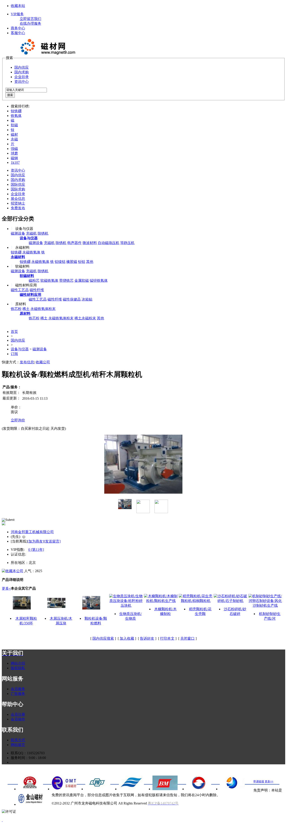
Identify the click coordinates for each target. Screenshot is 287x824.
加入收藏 (127, 638)
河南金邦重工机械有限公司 (32, 532)
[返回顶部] (2, 820)
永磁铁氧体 (31, 252)
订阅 (14, 354)
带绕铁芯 (66, 280)
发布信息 (27, 362)
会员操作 (18, 719)
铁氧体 (16, 116)
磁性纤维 (37, 290)
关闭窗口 (187, 638)
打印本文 (167, 638)
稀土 (26, 309)
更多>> (269, 781)
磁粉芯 (34, 280)
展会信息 (18, 199)
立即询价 (18, 420)
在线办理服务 (30, 23)
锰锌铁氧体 (99, 280)
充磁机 (31, 233)
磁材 (14, 134)
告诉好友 (147, 638)
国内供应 (21, 67)
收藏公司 (43, 362)
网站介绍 (18, 663)
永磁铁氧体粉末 (43, 309)
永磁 (14, 139)
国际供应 (18, 184)
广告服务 (18, 693)
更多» (6, 588)
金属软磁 (81, 280)
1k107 (15, 162)
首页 (14, 332)
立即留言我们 (30, 19)
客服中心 (18, 33)
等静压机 (127, 243)
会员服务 (18, 689)
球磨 (14, 153)
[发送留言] (52, 541)
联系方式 (18, 740)
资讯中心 (21, 81)
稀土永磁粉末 (85, 318)
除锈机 (43, 233)
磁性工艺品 (20, 290)
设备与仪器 (20, 349)
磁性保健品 (72, 299)
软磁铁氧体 (49, 280)
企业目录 (21, 77)
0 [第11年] (36, 550)
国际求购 (18, 189)
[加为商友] (35, 541)
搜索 (10, 95)
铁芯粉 (16, 309)
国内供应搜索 (103, 638)
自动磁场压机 (108, 243)
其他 (89, 262)
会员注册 (18, 714)
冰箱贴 (87, 299)
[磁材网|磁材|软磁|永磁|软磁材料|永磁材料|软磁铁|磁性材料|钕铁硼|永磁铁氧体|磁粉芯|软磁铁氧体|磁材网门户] (46, 53)
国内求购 (21, 72)
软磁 (14, 125)
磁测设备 (18, 233)
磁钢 (14, 158)
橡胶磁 (71, 262)
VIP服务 (17, 14)
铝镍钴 (60, 262)
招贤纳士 (18, 203)
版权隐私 (18, 668)
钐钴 (81, 262)
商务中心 (18, 28)
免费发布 (18, 208)
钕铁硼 (16, 111)
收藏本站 (18, 6)
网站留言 (18, 745)
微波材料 (90, 243)
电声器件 (74, 243)
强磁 (14, 148)
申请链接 (258, 781)
